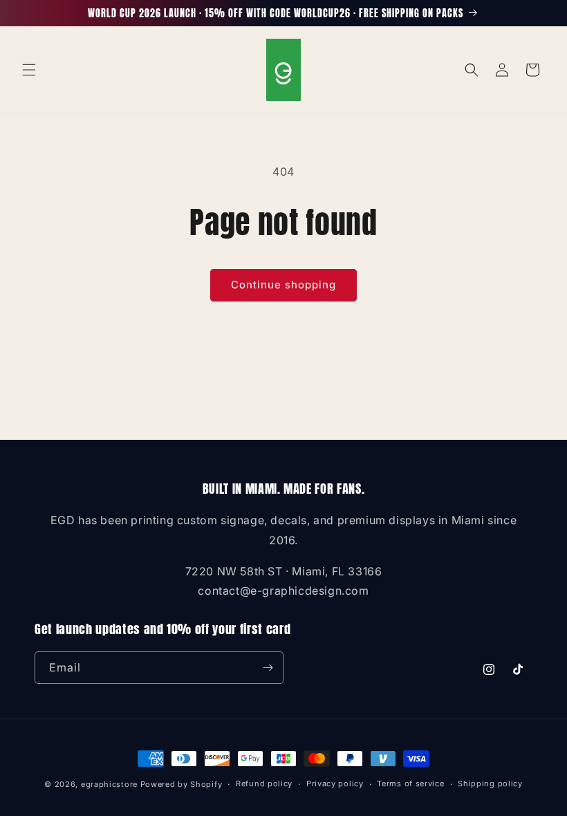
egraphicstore (109, 784)
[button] (29, 70)
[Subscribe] (267, 667)
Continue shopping (283, 284)
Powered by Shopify (181, 784)
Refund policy (264, 783)
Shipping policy (490, 783)
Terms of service (410, 783)
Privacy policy (335, 783)
